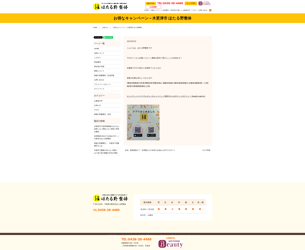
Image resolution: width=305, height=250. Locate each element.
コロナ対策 (206, 150)
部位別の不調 (175, 10)
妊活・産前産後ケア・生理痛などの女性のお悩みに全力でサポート (150, 150)
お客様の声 (186, 10)
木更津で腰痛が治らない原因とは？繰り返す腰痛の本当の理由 (105, 151)
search (211, 10)
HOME (146, 10)
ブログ (194, 10)
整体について (99, 71)
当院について (155, 10)
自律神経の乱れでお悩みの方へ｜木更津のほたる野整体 (106, 137)
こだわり (97, 57)
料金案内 (166, 10)
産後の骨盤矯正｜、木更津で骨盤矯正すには (106, 144)
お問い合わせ (203, 10)
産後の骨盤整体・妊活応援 (104, 75)
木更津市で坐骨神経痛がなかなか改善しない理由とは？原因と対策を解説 (106, 129)
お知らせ (105, 27)
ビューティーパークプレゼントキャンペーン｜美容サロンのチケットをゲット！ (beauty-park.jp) (166, 96)
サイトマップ (99, 89)
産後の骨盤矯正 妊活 (102, 114)
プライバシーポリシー (102, 84)
